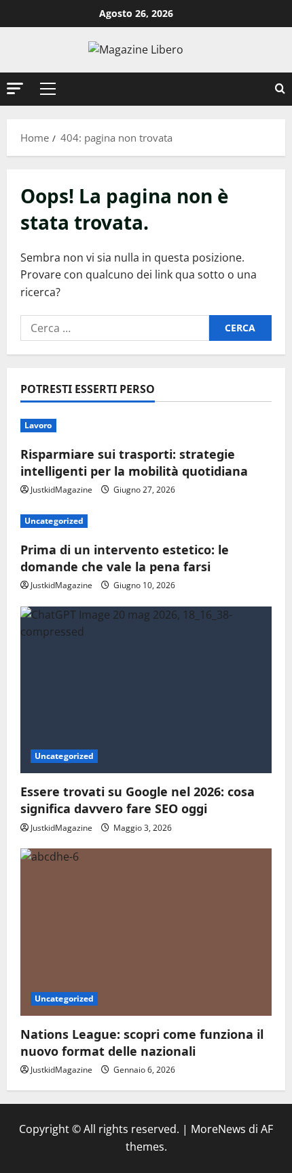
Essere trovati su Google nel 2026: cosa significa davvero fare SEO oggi (137, 800)
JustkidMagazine (61, 489)
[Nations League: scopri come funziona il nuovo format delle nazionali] (146, 932)
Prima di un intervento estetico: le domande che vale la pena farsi (124, 558)
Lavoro (38, 425)
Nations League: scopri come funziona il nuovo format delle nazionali (141, 1042)
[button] (15, 88)
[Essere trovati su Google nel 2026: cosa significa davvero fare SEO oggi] (146, 690)
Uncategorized (54, 521)
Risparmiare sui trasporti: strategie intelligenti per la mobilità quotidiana (134, 462)
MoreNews (218, 1128)
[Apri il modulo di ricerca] (280, 89)
